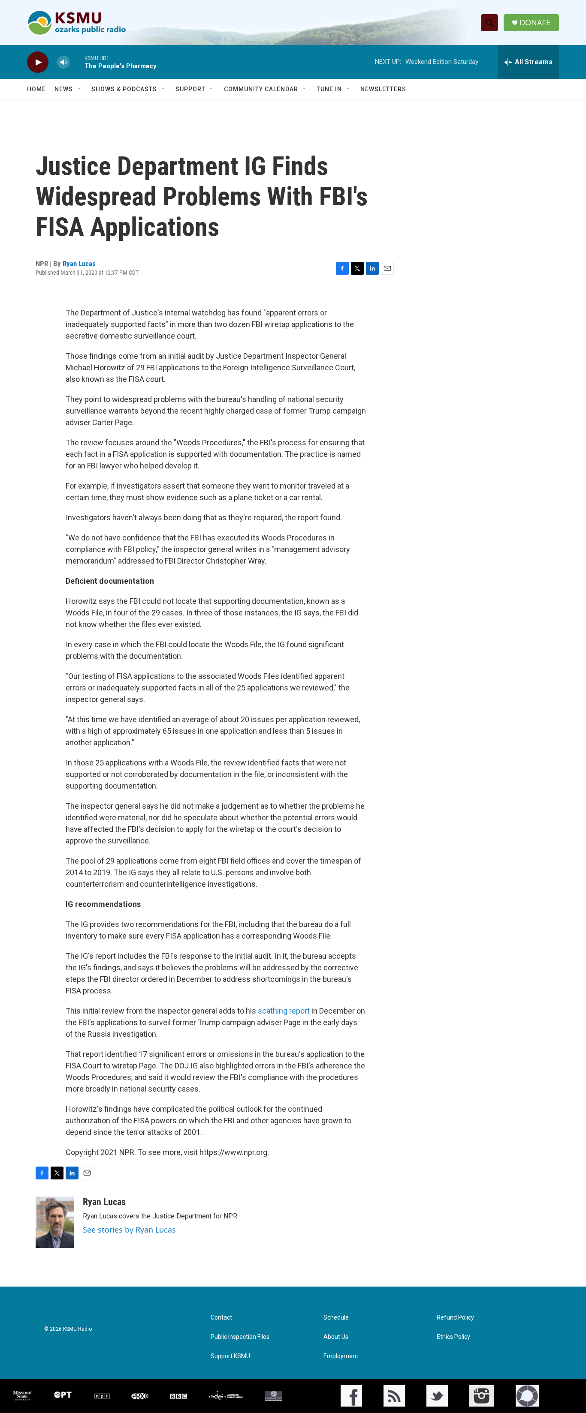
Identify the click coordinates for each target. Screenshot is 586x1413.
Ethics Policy (453, 1337)
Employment (340, 1356)
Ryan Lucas (79, 263)
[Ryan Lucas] (55, 1222)
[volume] (63, 62)
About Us (335, 1337)
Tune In (329, 89)
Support (190, 89)
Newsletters (383, 89)
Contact (221, 1317)
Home (36, 89)
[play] (38, 62)
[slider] (77, 61)
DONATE (535, 22)
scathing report (284, 1010)
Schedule (336, 1317)
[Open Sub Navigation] (79, 89)
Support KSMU (230, 1356)
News (63, 89)
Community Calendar (261, 89)
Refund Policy (455, 1317)
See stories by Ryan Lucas (129, 1229)
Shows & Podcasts (124, 89)
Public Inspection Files (240, 1337)
